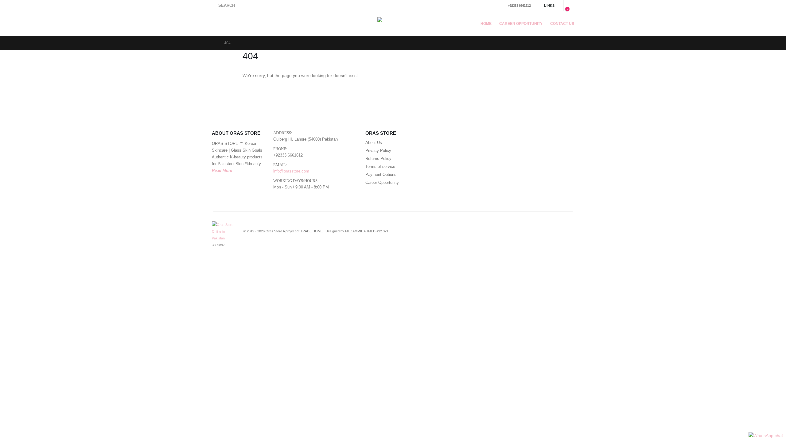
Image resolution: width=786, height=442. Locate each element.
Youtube (553, 234)
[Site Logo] (393, 23)
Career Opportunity (521, 23)
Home (486, 23)
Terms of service (380, 167)
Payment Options (380, 175)
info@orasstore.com (291, 171)
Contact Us (562, 23)
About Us (373, 143)
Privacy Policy (378, 151)
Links (549, 5)
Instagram (564, 234)
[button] (223, 5)
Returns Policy (378, 159)
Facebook (530, 234)
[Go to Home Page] (214, 43)
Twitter (541, 234)
